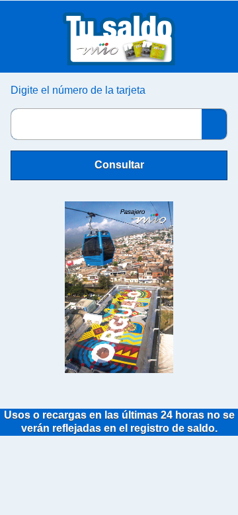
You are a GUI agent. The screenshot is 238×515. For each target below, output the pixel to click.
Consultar (119, 164)
